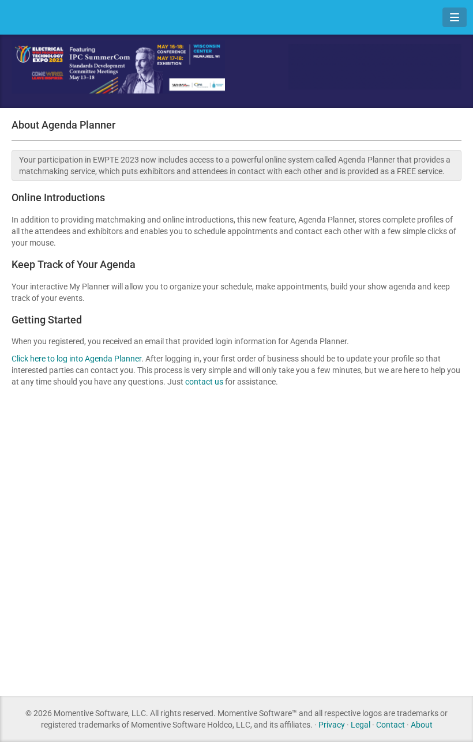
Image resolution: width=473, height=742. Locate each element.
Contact (390, 724)
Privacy (331, 724)
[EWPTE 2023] (118, 68)
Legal (360, 724)
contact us (204, 381)
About (422, 724)
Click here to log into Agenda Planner (76, 358)
